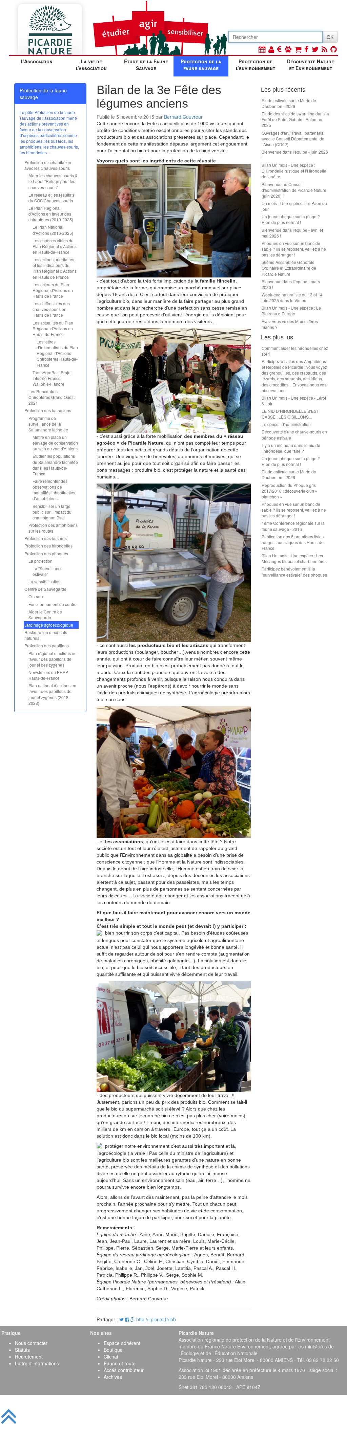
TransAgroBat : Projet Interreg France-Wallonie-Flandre (52, 378)
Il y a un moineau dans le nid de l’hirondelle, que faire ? (291, 448)
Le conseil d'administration (286, 424)
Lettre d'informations (37, 1363)
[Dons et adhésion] (279, 49)
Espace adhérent (122, 1343)
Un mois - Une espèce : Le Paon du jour (294, 206)
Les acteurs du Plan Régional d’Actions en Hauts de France (53, 290)
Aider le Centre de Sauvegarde (45, 614)
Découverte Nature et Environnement (310, 64)
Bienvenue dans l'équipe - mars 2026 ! (291, 284)
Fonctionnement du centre (52, 604)
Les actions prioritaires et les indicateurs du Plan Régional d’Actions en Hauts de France (55, 267)
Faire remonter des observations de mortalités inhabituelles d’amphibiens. (54, 489)
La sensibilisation (44, 581)
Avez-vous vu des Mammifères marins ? (290, 324)
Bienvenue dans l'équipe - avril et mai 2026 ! (292, 233)
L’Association (37, 61)
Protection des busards (45, 538)
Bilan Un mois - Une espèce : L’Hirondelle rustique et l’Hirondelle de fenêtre (294, 170)
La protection (40, 561)
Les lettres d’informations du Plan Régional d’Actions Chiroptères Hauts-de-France (57, 353)
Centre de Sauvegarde (45, 589)
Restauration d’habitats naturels (45, 635)
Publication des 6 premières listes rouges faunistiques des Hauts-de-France (293, 542)
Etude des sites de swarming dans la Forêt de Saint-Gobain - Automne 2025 (295, 119)
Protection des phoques (46, 553)
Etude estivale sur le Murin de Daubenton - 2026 (289, 103)
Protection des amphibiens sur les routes (53, 528)
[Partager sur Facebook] (127, 1319)
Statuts (22, 1349)
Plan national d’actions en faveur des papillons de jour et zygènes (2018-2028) (52, 693)
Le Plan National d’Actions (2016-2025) (53, 230)
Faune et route (120, 1363)
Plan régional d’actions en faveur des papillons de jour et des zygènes (52, 659)
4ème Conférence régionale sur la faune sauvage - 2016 (293, 526)
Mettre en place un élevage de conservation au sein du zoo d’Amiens (55, 442)
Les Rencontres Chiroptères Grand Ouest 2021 (51, 397)
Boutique (113, 1349)
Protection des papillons (46, 645)
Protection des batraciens (47, 410)
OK (330, 36)
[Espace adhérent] (271, 49)
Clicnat (111, 1356)
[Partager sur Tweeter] (122, 1319)
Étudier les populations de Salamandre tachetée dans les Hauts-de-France (55, 464)
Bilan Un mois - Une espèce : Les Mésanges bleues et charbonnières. (295, 558)
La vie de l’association (91, 64)
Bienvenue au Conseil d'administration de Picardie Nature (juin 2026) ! (294, 190)
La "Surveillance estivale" (48, 571)
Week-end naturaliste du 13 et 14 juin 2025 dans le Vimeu (292, 297)
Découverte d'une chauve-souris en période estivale (294, 434)
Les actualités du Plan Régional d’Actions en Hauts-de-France (53, 328)
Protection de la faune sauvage (201, 64)
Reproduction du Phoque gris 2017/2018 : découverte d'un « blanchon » (290, 490)
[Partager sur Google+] (132, 1319)
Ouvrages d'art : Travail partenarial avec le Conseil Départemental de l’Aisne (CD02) (293, 138)
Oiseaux (36, 596)
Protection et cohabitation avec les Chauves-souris (47, 165)
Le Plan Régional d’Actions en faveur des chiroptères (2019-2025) (50, 213)
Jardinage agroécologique (48, 625)
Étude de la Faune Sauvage (146, 64)
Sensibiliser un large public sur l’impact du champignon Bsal (52, 511)
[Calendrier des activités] (262, 49)
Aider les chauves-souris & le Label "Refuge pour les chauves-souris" (53, 181)
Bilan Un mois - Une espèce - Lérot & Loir (294, 400)
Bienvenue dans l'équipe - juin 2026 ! (295, 154)
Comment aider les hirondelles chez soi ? (295, 351)
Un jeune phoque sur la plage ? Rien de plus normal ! (291, 219)
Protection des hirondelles (48, 545)
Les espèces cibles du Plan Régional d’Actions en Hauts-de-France (55, 246)
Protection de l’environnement (255, 64)
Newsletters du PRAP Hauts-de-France (48, 675)
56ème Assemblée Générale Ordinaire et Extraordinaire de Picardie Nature (289, 267)
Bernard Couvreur (183, 116)
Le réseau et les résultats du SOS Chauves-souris (51, 197)
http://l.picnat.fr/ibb (156, 1319)
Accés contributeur (124, 1370)
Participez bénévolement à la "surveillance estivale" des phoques (294, 571)
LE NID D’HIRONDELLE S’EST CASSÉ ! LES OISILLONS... (290, 414)
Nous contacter (31, 1343)
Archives (113, 1376)
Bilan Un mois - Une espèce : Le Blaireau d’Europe (291, 310)
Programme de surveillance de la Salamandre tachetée (48, 423)
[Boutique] (297, 49)
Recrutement (29, 1356)
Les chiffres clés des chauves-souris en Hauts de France (51, 309)
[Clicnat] (288, 49)
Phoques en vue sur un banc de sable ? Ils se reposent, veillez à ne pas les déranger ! (294, 248)
